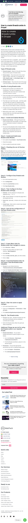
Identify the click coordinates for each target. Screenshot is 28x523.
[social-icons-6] (4, 516)
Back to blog (14, 356)
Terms (2, 459)
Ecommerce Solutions (5, 473)
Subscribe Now (14, 388)
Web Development (5, 471)
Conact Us (14, 372)
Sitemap (2, 461)
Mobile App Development (6, 475)
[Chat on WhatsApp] (4, 1)
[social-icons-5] (1, 516)
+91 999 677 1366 (17, 1)
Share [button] (3, 46)
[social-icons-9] (14, 516)
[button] (1, 4)
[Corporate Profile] (10, 445)
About (2, 452)
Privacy (2, 458)
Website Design (4, 469)
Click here (16, 20)
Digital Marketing (4, 477)
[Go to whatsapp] (25, 520)
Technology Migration (5, 481)
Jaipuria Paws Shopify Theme (7, 506)
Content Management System (7, 479)
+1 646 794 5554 (10, 1)
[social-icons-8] (10, 516)
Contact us (3, 463)
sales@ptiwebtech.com (6, 442)
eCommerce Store (5, 487)
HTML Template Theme (6, 500)
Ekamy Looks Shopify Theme (7, 502)
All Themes (3, 494)
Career (2, 454)
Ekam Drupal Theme (5, 496)
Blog (2, 456)
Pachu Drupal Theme (5, 498)
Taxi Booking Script (5, 488)
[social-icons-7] (7, 516)
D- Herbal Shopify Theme (6, 504)
